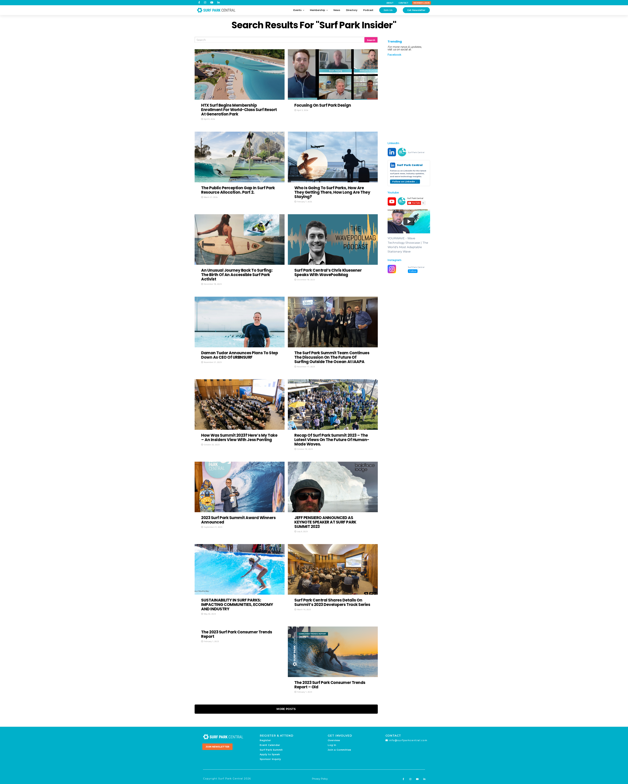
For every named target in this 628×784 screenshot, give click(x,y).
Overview (334, 740)
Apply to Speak (270, 754)
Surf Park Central (416, 152)
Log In (332, 745)
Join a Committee (339, 749)
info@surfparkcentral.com (408, 740)
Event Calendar (270, 745)
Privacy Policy (320, 778)
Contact (403, 2)
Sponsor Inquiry (270, 759)
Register (265, 740)
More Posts (286, 709)
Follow (412, 271)
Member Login (421, 2)
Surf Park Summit (271, 749)
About (389, 2)
